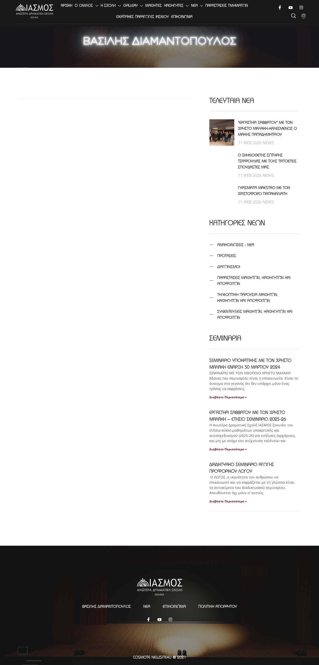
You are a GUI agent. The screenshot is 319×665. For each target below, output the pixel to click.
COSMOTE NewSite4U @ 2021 (159, 657)
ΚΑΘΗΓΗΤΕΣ (173, 5)
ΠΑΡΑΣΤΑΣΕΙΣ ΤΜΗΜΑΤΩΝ (226, 5)
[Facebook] (279, 7)
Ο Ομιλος (84, 5)
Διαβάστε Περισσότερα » (228, 397)
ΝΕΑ (194, 5)
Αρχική (66, 5)
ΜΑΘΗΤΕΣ (153, 5)
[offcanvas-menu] (303, 16)
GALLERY (130, 5)
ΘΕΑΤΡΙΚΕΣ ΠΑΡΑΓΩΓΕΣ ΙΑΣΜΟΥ (142, 16)
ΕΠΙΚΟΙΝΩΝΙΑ (181, 16)
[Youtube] (290, 7)
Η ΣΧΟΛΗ (108, 5)
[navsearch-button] (293, 16)
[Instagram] (170, 619)
